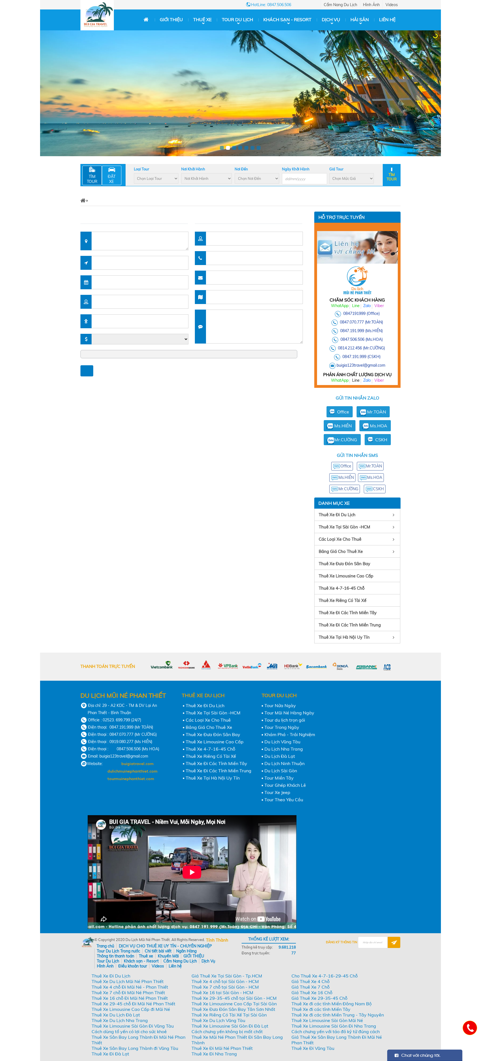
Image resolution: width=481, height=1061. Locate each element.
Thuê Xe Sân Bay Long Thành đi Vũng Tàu (135, 1048)
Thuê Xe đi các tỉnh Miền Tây (320, 1009)
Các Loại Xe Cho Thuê (340, 539)
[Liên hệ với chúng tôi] (470, 1028)
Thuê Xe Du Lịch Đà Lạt (116, 1015)
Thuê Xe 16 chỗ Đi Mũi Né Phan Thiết (130, 998)
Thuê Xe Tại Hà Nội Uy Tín (344, 637)
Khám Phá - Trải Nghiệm (289, 734)
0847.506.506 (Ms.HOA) (361, 339)
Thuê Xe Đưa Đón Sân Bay (344, 563)
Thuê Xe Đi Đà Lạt (110, 1054)
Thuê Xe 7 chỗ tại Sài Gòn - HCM (225, 987)
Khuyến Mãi (168, 956)
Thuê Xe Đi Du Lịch (337, 514)
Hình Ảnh (371, 4)
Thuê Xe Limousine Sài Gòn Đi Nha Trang (333, 1026)
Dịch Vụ (331, 19)
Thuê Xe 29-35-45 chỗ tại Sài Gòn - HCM (234, 998)
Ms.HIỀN (343, 425)
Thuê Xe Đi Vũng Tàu (312, 1048)
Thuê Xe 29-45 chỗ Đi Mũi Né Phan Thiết (133, 1003)
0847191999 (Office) (361, 313)
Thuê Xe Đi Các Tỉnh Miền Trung (350, 625)
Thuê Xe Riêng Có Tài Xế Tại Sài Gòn (229, 1015)
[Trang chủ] (146, 19)
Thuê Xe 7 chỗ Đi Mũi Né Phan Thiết (128, 992)
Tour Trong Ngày (281, 727)
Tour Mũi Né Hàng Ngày (289, 712)
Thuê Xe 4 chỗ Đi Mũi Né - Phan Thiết (130, 987)
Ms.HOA (378, 425)
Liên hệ (387, 19)
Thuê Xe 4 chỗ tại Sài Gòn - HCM (225, 981)
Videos (392, 4)
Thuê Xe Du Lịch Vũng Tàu (218, 1020)
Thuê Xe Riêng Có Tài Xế (342, 600)
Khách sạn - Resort (287, 19)
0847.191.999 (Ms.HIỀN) (361, 330)
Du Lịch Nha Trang (283, 749)
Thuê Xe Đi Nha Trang (214, 1054)
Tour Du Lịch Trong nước (118, 951)
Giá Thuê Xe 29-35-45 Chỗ (319, 998)
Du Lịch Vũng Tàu (282, 741)
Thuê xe (202, 19)
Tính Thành (217, 940)
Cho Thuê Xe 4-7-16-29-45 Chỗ (324, 976)
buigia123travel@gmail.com (361, 365)
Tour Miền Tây (279, 778)
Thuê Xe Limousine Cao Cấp (346, 576)
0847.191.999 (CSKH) (361, 356)
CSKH (381, 439)
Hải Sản (359, 19)
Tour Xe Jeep (277, 792)
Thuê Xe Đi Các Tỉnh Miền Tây (348, 612)
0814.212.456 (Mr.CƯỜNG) (361, 348)
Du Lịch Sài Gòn (280, 770)
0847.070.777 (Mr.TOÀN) (361, 322)
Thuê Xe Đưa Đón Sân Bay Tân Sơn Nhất (233, 1009)
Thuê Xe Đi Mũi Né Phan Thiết (222, 1048)
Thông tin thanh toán (115, 956)
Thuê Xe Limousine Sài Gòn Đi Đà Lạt (230, 1026)
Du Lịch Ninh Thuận (284, 763)
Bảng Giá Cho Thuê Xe (341, 551)
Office (343, 412)
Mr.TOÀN (376, 412)
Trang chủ (105, 946)
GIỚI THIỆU (171, 19)
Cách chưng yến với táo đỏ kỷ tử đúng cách (335, 1031)
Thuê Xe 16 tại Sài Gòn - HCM (222, 992)
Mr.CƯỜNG (345, 439)
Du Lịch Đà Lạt (279, 756)
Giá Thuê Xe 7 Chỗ (310, 987)
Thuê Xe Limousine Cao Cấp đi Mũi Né (131, 1009)
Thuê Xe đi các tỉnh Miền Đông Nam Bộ (331, 1003)
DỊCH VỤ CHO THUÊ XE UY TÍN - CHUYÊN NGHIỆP (165, 946)
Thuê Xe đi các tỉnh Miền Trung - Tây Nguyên (337, 1015)
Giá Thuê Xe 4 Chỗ (310, 981)
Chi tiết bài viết (158, 951)
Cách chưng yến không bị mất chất (227, 1031)
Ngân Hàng (186, 951)
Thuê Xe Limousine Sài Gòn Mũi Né (327, 1020)
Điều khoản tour (132, 966)
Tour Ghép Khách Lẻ (285, 785)
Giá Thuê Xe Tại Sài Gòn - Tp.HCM (227, 976)
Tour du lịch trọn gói (284, 720)
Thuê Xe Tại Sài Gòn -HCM (344, 527)
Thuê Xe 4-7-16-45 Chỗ (342, 588)
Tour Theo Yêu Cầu (283, 799)
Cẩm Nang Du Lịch (340, 4)
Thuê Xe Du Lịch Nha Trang (120, 1020)
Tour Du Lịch (237, 19)
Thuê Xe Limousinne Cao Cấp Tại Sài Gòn (234, 1003)
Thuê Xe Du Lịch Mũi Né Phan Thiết (128, 981)
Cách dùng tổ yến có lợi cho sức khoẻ (129, 1031)
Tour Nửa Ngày (280, 705)
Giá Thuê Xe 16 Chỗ (311, 992)
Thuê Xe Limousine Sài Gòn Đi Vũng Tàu (133, 1026)
